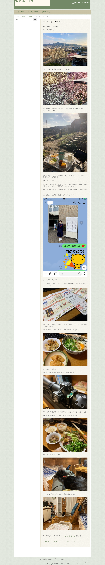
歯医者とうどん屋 (50, 541)
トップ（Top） (20, 12)
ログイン (87, 562)
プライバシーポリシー (59, 559)
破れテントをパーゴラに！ (77, 541)
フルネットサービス (32, 3)
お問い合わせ (46, 12)
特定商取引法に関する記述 (45, 559)
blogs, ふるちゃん (69, 536)
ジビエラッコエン (33, 12)
